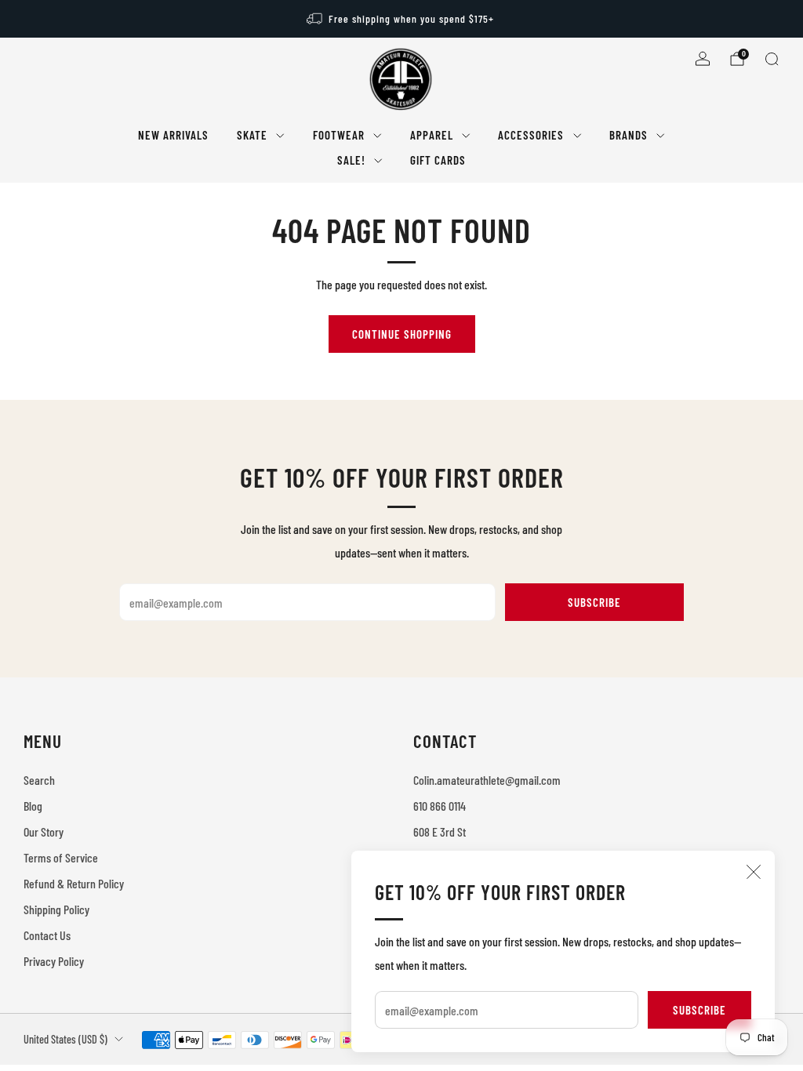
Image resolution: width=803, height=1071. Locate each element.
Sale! (351, 160)
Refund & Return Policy (74, 883)
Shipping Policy (56, 909)
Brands (628, 135)
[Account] (702, 59)
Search (39, 779)
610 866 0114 (439, 805)
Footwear (339, 135)
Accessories (531, 135)
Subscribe (699, 1010)
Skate (252, 135)
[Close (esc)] (753, 872)
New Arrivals (173, 135)
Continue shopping (402, 334)
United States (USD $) (65, 1039)
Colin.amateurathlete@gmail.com (487, 779)
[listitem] (401, 19)
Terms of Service (61, 857)
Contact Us (47, 935)
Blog (33, 805)
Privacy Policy (54, 960)
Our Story (44, 831)
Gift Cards (438, 160)
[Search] (771, 59)
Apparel (431, 135)
